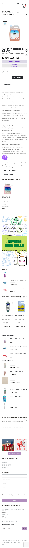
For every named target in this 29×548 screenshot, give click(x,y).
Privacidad (4, 462)
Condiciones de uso (6, 464)
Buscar (25, 528)
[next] (25, 49)
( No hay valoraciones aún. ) (17, 53)
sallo (17, 72)
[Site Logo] (5, 4)
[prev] (22, 49)
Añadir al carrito (17, 77)
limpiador (10, 72)
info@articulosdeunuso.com (8, 517)
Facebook (26, 49)
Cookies (3, 461)
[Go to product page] (8, 189)
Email (26, 51)
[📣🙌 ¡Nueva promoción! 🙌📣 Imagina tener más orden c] (21, 445)
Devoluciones (5, 467)
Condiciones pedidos (7, 465)
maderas (14, 72)
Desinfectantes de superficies (12, 314)
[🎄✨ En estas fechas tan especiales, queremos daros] (8, 445)
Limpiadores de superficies (11, 71)
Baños (3, 314)
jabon (7, 72)
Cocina (5, 314)
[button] (18, 4)
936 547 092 (6, 6)
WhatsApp (26, 54)
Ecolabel (16, 314)
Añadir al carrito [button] (11, 185)
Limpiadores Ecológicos (23, 314)
